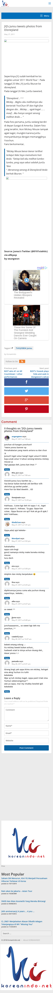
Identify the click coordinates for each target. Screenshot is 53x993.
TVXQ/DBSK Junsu (24, 348)
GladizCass (16, 522)
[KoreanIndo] (5, 3)
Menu (46, 15)
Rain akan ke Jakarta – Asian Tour (16, 891)
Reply (7, 470)
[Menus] (50, 3)
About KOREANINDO (31, 940)
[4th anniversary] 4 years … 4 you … (17, 911)
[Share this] (26, 382)
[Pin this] (26, 409)
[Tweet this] (26, 391)
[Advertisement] (26, 788)
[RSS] (22, 361)
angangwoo (17, 436)
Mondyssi (16, 538)
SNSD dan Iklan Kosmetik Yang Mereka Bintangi (23, 901)
